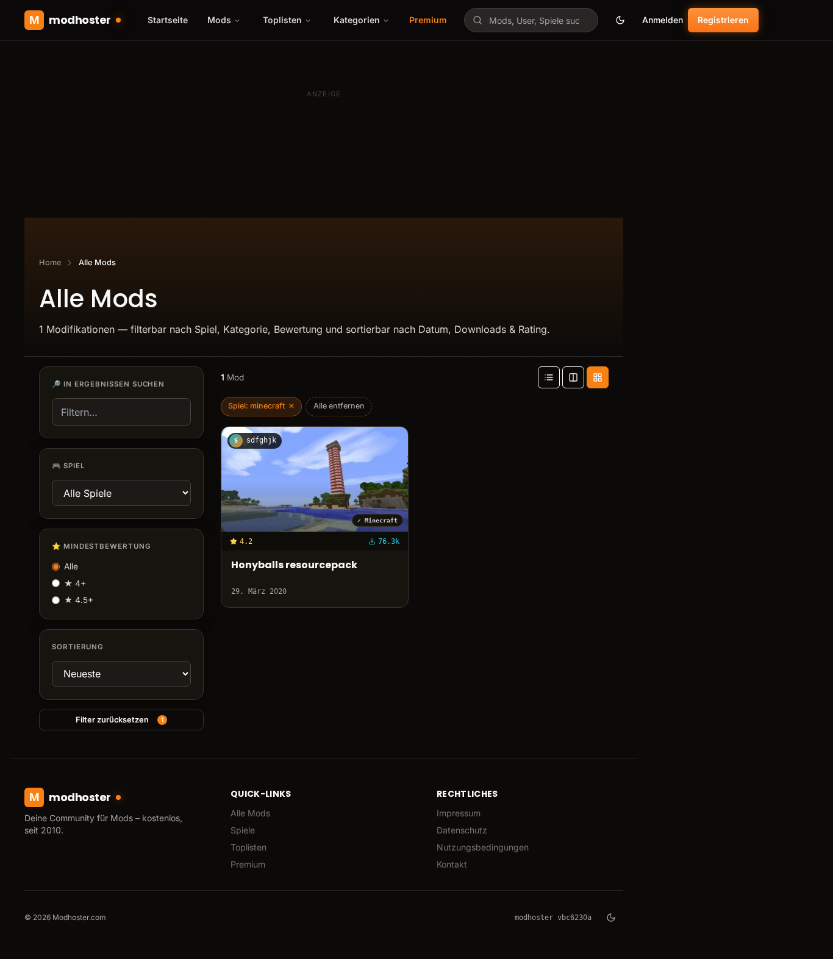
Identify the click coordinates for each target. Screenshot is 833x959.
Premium (428, 20)
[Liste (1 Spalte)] (549, 377)
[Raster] (598, 377)
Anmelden (662, 20)
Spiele (243, 830)
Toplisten (248, 847)
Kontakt (452, 864)
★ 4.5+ (78, 600)
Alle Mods (250, 813)
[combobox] (531, 20)
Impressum (459, 813)
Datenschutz (462, 830)
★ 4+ (75, 583)
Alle (71, 566)
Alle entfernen (339, 405)
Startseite (168, 20)
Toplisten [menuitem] (282, 20)
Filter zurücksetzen (119, 719)
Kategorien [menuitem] (357, 20)
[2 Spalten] (573, 377)
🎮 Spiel (68, 466)
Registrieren (723, 20)
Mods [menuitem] (219, 20)
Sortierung (78, 647)
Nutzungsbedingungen (483, 847)
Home (50, 262)
